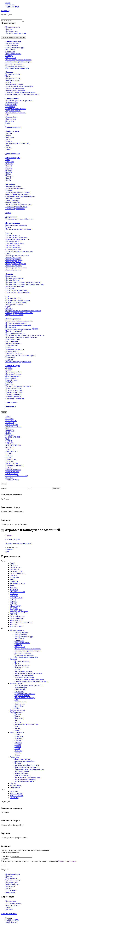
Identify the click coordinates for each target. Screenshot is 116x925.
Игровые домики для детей (16, 323)
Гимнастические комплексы (16, 225)
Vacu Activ (9, 176)
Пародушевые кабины (14, 305)
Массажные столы (12, 245)
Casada (8, 180)
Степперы (9, 56)
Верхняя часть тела (12, 74)
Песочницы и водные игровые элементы (21, 337)
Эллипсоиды (10, 50)
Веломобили (10, 358)
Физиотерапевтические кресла (17, 239)
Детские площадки (12, 376)
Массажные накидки (13, 247)
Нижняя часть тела (12, 80)
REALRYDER (11, 459)
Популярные (15, 787)
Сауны (8, 307)
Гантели (8, 133)
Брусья (8, 227)
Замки (7, 149)
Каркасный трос (11, 345)
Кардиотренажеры (12, 27)
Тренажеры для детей (13, 353)
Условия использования (67, 861)
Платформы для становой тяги (17, 143)
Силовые (8, 29)
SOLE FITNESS (11, 463)
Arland (7, 417)
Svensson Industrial (12, 472)
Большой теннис (11, 380)
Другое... (8, 368)
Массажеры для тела (13, 262)
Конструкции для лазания (15, 333)
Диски (7, 139)
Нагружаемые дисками (14, 84)
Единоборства (10, 378)
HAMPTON (10, 431)
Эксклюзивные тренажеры (15, 113)
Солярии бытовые (12, 280)
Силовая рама (10, 119)
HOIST (8, 433)
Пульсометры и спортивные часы (18, 205)
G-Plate (8, 174)
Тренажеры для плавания (15, 66)
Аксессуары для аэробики (15, 188)
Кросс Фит (9, 121)
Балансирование (11, 341)
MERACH (9, 443)
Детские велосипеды (13, 388)
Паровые (8, 309)
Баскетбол (9, 384)
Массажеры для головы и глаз (17, 256)
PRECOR (9, 455)
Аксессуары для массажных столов (19, 251)
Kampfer (8, 172)
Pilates (7, 123)
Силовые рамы (11, 105)
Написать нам (10, 901)
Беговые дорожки (12, 43)
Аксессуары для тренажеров (16, 207)
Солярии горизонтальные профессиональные (23, 282)
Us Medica (9, 164)
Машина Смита (11, 117)
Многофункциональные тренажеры (19, 101)
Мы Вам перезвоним (13, 903)
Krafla (7, 439)
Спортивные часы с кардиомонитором (20, 196)
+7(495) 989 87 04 (12, 920)
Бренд (4, 412)
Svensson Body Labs (13, 470)
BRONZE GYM (11, 425)
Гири (7, 145)
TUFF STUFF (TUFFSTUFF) (16, 476)
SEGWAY (9, 382)
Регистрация (10, 5)
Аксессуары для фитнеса (15, 209)
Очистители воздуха (13, 203)
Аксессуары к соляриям (14, 286)
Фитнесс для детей (12, 539)
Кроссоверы (10, 107)
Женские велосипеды (13, 390)
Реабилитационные (17, 710)
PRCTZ (8, 453)
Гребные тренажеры (13, 54)
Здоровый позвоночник (14, 243)
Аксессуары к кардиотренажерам (18, 62)
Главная (8, 535)
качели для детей (11, 351)
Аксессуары (14, 757)
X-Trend (8, 170)
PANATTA (9, 449)
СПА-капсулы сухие (13, 298)
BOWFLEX (9, 423)
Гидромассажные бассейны (16, 302)
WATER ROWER (12, 480)
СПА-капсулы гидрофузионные (17, 300)
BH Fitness (9, 419)
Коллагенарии (10, 276)
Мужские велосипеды (13, 392)
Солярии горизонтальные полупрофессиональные (24, 284)
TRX (7, 115)
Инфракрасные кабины (14, 315)
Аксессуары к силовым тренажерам (19, 86)
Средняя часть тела (12, 78)
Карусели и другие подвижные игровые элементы (25, 335)
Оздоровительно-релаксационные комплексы (23, 311)
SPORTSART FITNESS (14, 466)
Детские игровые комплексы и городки (20, 355)
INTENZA (9, 435)
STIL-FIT (9, 468)
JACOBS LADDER (12, 437)
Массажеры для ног (13, 241)
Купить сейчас (15, 785)
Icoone (7, 254)
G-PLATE (9, 429)
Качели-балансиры (12, 339)
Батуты (8, 347)
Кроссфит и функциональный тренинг (20, 92)
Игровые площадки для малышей (13, 37)
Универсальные (16, 683)
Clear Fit (8, 166)
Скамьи (8, 82)
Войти (7, 3)
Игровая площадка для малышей (18, 325)
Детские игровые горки (14, 349)
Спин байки (10, 52)
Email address (6, 856)
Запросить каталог (12, 905)
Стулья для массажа (13, 249)
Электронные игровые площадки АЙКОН (21, 329)
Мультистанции (11, 103)
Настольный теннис (13, 374)
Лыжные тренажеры (13, 396)
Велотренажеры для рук (14, 47)
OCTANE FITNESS (13, 445)
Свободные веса (11, 31)
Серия (4, 484)
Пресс (7, 76)
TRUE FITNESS (11, 474)
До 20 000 (14, 792)
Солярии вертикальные (14, 278)
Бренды (8, 907)
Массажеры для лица (13, 266)
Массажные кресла (12, 235)
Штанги (8, 141)
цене (7, 551)
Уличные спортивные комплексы (18, 386)
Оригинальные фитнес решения (17, 194)
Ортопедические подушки (15, 264)
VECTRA (9, 478)
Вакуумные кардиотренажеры (17, 68)
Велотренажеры (11, 45)
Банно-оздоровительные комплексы (19, 313)
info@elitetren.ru (11, 922)
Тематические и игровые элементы (19, 321)
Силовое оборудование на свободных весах (22, 94)
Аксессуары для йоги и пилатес (17, 192)
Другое (8, 147)
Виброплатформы (17, 732)
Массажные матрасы (13, 258)
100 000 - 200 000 (16, 796)
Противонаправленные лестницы (18, 60)
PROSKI (8, 457)
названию (9, 549)
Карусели (9, 360)
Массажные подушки (13, 260)
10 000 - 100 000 (16, 794)
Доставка (9, 909)
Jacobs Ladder (10, 58)
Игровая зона (10, 327)
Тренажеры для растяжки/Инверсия (19, 219)
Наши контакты (9, 913)
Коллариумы (10, 288)
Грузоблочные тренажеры (15, 90)
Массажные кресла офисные (16, 237)
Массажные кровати (13, 270)
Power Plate (9, 162)
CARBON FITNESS (13, 427)
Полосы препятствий (13, 331)
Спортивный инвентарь (14, 398)
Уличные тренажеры (13, 394)
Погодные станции (12, 198)
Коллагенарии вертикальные (16, 290)
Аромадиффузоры (12, 200)
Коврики (8, 190)
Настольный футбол (13, 372)
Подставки (9, 137)
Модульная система (13, 111)
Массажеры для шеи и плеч (16, 268)
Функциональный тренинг (15, 109)
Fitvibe (7, 160)
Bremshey (9, 168)
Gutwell (8, 178)
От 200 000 (14, 798)
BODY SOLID (11, 421)
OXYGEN (9, 447)
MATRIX (8, 441)
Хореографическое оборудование (18, 229)
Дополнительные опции (14, 88)
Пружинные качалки (13, 343)
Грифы (8, 135)
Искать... (56, 488)
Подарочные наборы (13, 186)
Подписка (5, 859)
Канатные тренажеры (13, 64)
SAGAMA (9, 461)
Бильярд (8, 370)
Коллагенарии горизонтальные (17, 292)
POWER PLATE (11, 451)
